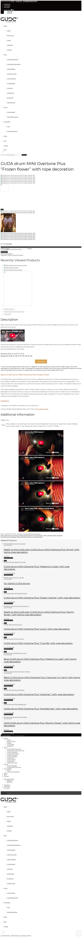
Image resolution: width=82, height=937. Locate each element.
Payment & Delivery (12, 131)
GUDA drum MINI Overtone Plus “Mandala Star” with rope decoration (41, 708)
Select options (8, 558)
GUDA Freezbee (11, 78)
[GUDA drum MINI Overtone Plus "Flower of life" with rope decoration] (15, 265)
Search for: (3, 155)
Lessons (7, 314)
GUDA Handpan (11, 69)
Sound (6, 764)
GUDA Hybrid (10, 93)
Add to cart (4, 252)
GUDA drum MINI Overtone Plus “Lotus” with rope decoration (37, 629)
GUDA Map (10, 45)
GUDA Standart (11, 83)
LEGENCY (9, 50)
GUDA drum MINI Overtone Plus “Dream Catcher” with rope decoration (42, 597)
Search (24, 155)
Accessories (10, 97)
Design (9, 40)
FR (11, 13)
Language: (7, 10)
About (6, 738)
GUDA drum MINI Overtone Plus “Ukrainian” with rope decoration (39, 694)
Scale (2, 247)
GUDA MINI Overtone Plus (13, 64)
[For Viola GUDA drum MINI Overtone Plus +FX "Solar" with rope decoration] (11, 267)
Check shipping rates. (41, 409)
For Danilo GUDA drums (17, 583)
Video (5, 773)
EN (11, 11)
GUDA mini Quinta (11, 73)
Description (9, 309)
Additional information (14, 311)
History (9, 30)
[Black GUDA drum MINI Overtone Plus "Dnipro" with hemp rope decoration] (13, 270)
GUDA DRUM (6, 735)
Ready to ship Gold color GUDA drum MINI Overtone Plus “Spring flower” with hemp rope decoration (39, 613)
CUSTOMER (8, 769)
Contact (6, 776)
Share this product (7, 253)
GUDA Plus (10, 88)
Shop (5, 747)
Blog (5, 775)
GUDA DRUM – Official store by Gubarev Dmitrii (16, 935)
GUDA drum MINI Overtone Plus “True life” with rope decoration (38, 643)
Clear (30, 248)
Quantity (3, 250)
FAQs (8, 126)
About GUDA (10, 35)
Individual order (11, 102)
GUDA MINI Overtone (12, 59)
